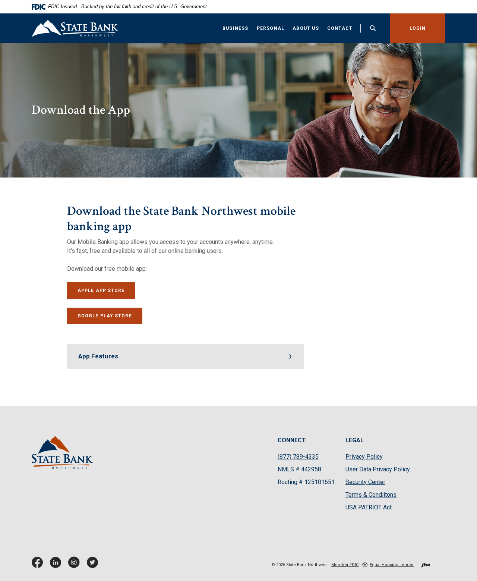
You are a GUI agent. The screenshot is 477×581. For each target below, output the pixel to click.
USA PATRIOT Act (368, 507)
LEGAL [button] (354, 440)
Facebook (39, 565)
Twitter (94, 565)
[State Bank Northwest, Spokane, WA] (75, 28)
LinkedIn (57, 565)
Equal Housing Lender (392, 564)
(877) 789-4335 (298, 456)
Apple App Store (106, 290)
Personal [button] (271, 28)
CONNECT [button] (292, 440)
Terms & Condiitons (371, 494)
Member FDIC (344, 564)
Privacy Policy (364, 457)
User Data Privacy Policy (377, 469)
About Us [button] (306, 28)
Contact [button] (340, 28)
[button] (185, 356)
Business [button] (235, 28)
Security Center (365, 482)
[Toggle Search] (373, 28)
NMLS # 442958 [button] (299, 469)
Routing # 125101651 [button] (306, 482)
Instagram (75, 565)
